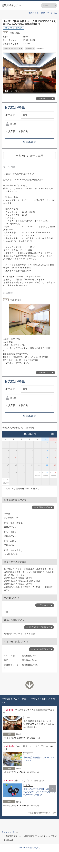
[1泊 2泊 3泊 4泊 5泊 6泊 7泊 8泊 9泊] (37, 115)
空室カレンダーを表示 (29, 155)
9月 (52, 434)
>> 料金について (45, 98)
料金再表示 (30, 142)
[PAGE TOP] (52, 788)
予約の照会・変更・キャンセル (43, 13)
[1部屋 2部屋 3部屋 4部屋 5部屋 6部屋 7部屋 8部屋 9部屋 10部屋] (29, 124)
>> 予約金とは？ (44, 605)
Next (54, 73)
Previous (6, 73)
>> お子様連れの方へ (42, 507)
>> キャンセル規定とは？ (40, 649)
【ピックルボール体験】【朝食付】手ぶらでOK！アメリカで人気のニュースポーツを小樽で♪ (39, 792)
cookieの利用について (29, 848)
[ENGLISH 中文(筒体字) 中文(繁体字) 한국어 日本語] (49, 5)
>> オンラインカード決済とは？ (38, 627)
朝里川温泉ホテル (11, 5)
